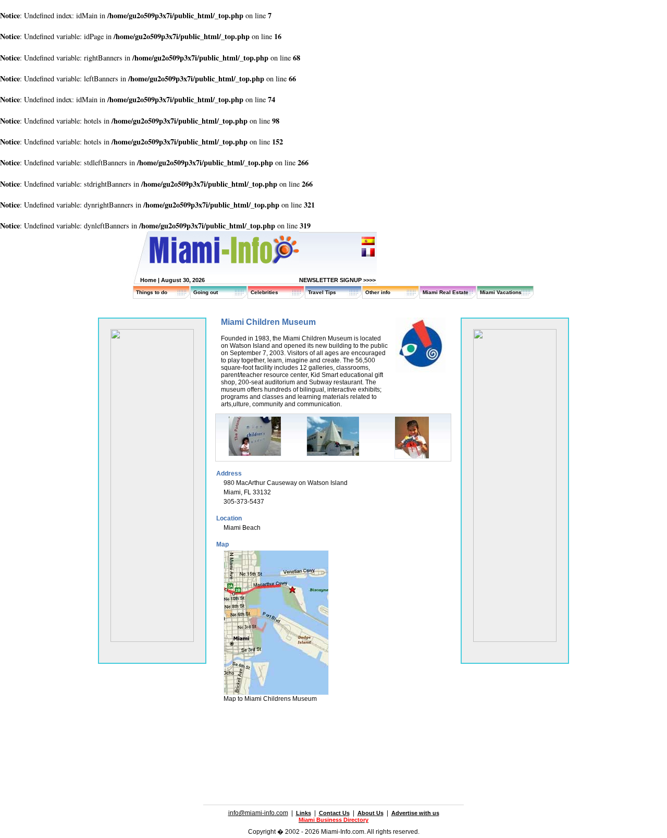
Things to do (151, 292)
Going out (205, 292)
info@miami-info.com (258, 813)
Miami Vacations (501, 292)
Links (303, 813)
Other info (377, 292)
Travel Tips (322, 292)
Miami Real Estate (445, 292)
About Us (370, 813)
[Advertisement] (333, 741)
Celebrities (264, 292)
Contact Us (334, 813)
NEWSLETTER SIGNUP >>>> (337, 280)
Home (148, 280)
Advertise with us (415, 813)
